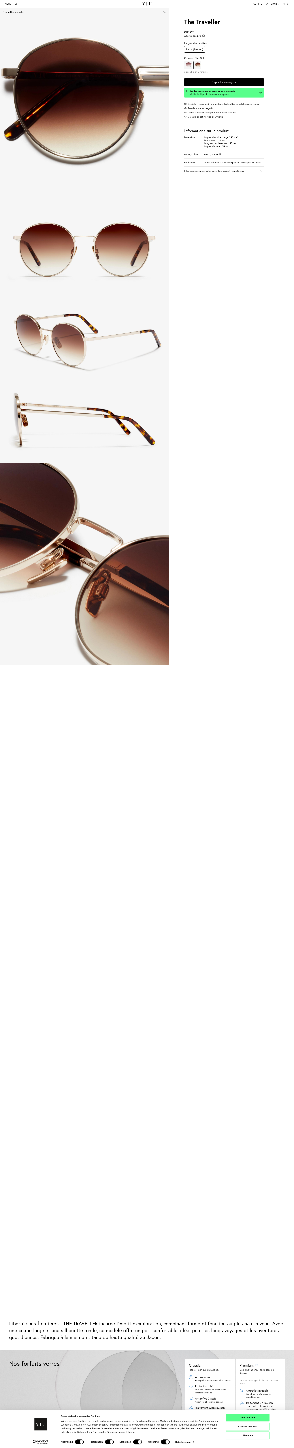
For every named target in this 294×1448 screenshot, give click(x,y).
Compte (257, 3)
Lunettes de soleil (14, 11)
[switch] (109, 1441)
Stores (275, 3)
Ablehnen (248, 1435)
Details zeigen (182, 1442)
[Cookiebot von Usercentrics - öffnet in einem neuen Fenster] (40, 1442)
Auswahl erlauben (247, 1426)
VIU (147, 4)
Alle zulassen (248, 1417)
